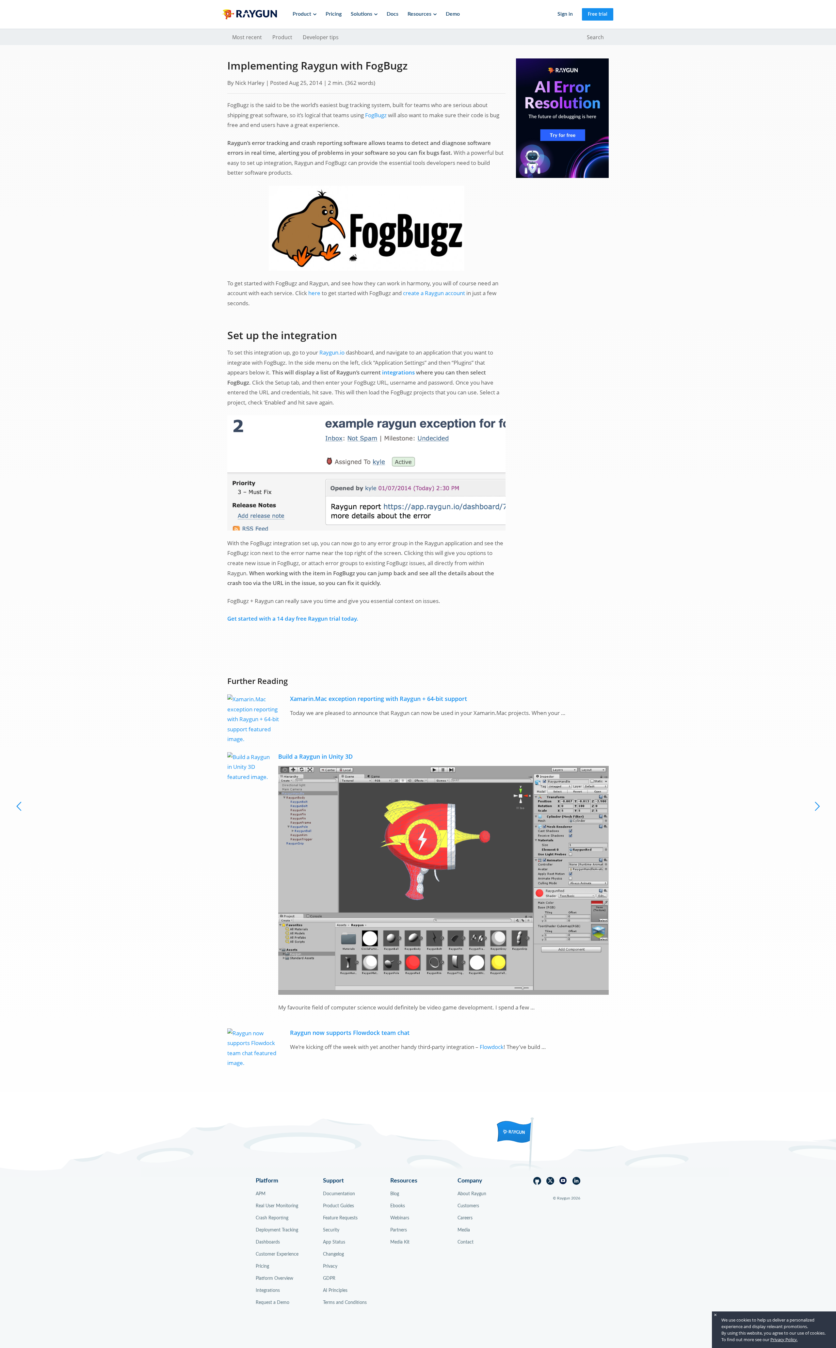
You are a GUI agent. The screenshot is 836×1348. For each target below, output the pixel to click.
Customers (468, 1206)
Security (331, 1230)
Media (464, 1230)
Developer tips (321, 37)
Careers (465, 1218)
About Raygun (472, 1194)
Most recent (247, 37)
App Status (334, 1242)
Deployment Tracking (277, 1230)
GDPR (329, 1278)
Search (595, 37)
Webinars (399, 1218)
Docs (392, 14)
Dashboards (268, 1242)
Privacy (330, 1266)
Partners (398, 1230)
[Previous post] (816, 806)
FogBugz (376, 115)
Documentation (339, 1194)
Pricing (334, 14)
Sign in (565, 14)
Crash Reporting (272, 1218)
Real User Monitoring (277, 1206)
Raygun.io (332, 352)
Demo (453, 14)
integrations (398, 372)
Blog (394, 1194)
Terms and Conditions (345, 1302)
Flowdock (492, 1047)
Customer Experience (277, 1254)
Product (282, 37)
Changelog (333, 1254)
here (314, 293)
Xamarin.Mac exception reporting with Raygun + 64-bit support (378, 698)
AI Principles (335, 1290)
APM (260, 1194)
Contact (466, 1242)
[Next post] (19, 806)
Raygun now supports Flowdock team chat (350, 1032)
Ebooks (397, 1206)
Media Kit (400, 1242)
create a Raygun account (434, 293)
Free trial (597, 14)
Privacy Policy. (783, 1339)
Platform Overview (274, 1278)
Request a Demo (272, 1302)
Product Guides (338, 1206)
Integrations (268, 1290)
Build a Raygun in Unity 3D (315, 756)
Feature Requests (340, 1218)
